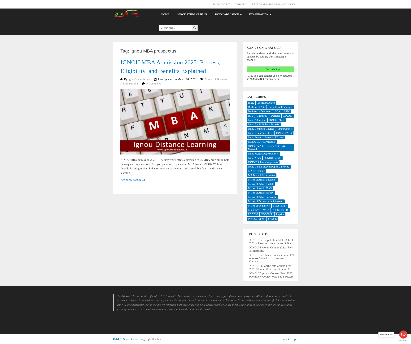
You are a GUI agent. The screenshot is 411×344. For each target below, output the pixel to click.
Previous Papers (256, 218)
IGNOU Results (272, 158)
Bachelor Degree (266, 102)
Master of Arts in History (260, 192)
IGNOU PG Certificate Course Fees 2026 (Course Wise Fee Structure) (270, 267)
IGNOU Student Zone (126, 339)
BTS (250, 115)
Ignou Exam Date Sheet (260, 133)
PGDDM (253, 214)
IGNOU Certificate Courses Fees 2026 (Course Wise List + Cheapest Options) (271, 258)
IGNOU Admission (227, 14)
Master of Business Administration (265, 201)
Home (165, 14)
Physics (280, 214)
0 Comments (153, 83)
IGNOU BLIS (276, 120)
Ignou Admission (257, 120)
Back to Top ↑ (289, 339)
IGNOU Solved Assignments (263, 162)
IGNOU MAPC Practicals (261, 141)
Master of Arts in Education (262, 179)
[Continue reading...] (132, 179)
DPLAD (287, 115)
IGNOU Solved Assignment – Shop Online (274, 4)
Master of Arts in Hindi (260, 188)
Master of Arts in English (261, 184)
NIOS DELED (280, 210)
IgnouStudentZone (139, 79)
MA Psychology (256, 171)
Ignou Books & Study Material (264, 124)
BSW (286, 111)
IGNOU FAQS (284, 133)
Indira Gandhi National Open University (268, 166)
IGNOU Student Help (192, 14)
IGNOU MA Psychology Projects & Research (266, 148)
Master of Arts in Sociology (262, 197)
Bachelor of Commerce (280, 107)
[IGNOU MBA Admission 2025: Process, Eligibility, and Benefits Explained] (175, 121)
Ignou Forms (254, 137)
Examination (258, 14)
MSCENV (253, 210)
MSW (266, 210)
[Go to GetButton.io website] (403, 341)
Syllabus (272, 218)
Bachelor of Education (259, 111)
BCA (277, 111)
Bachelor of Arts (256, 107)
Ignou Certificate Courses (261, 128)
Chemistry (262, 115)
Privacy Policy (221, 4)
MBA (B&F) (279, 205)
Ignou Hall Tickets (274, 137)
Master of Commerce (259, 205)
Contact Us (241, 4)
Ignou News (254, 158)
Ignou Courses (285, 128)
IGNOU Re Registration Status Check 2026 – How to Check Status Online (271, 241)
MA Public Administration (261, 175)
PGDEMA (266, 214)
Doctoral (275, 115)
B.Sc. (251, 102)
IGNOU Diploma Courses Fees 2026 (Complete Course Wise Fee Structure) (271, 275)
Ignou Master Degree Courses (263, 153)
